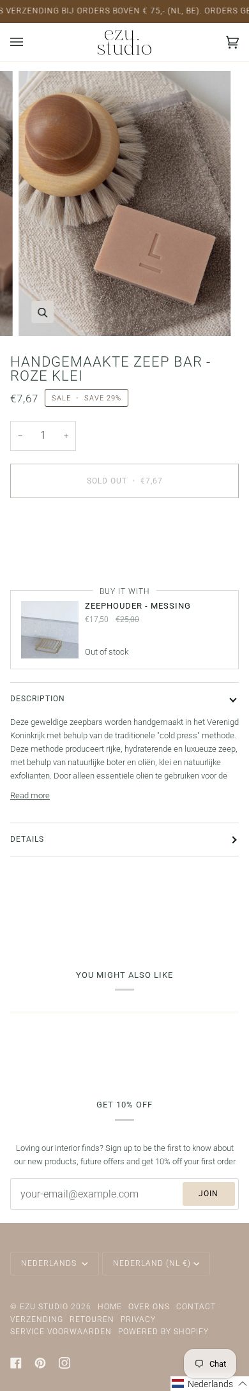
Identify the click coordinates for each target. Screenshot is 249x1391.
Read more (30, 795)
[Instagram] (64, 1363)
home (110, 1306)
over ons (149, 1306)
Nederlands (50, 1263)
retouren (92, 1319)
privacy (138, 1319)
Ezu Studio (44, 1306)
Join (208, 1193)
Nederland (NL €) (152, 1263)
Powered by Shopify (163, 1331)
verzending (36, 1319)
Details (27, 839)
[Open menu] (29, 42)
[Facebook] (16, 1363)
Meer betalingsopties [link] (48, 557)
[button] (209, 1383)
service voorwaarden (61, 1331)
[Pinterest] (40, 1363)
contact (196, 1306)
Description (37, 698)
